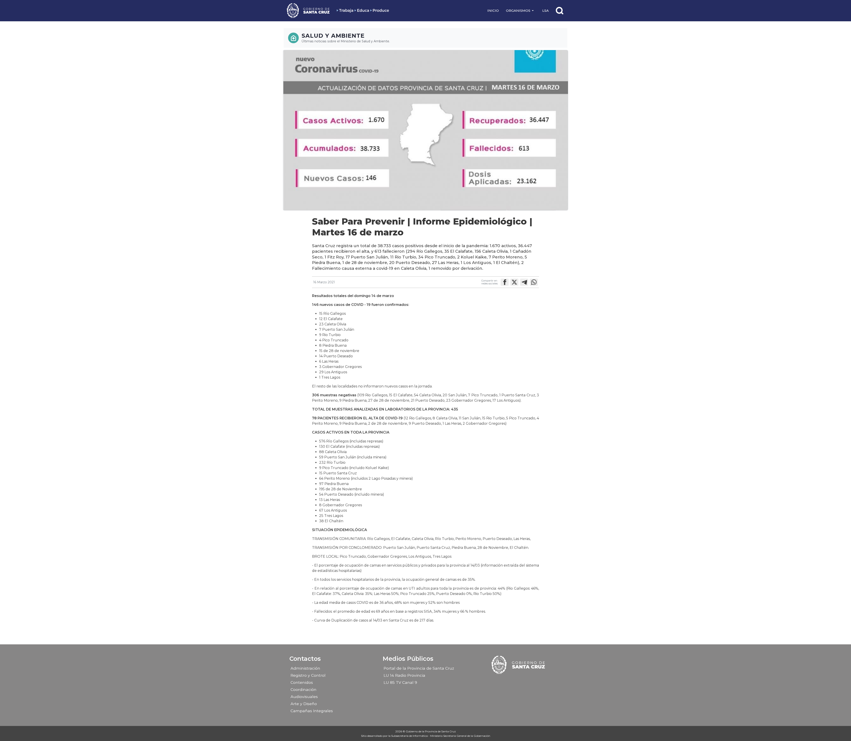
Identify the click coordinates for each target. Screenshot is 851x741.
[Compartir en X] (514, 282)
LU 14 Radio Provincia (404, 675)
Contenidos (302, 682)
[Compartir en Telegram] (524, 282)
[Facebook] (507, 680)
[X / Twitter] (522, 680)
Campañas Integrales (312, 710)
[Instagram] (515, 680)
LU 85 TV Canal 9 (400, 682)
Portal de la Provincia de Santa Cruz (419, 668)
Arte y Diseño (304, 703)
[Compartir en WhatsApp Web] (534, 282)
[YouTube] (530, 680)
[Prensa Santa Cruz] (308, 10)
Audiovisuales (304, 696)
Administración (305, 668)
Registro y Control (308, 675)
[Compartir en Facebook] (505, 282)
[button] (520, 11)
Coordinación (303, 689)
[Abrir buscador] (559, 11)
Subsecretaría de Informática (409, 735)
